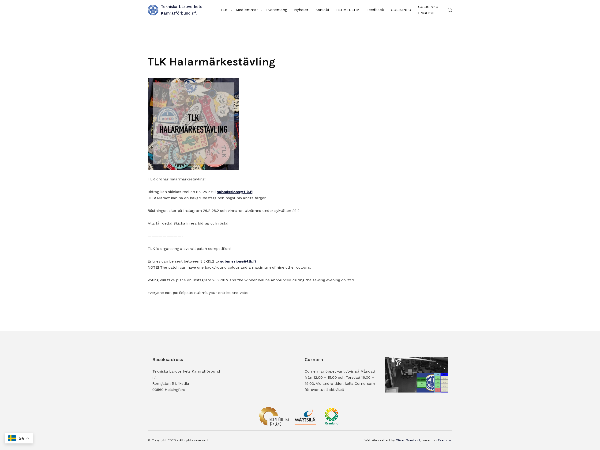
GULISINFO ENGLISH (428, 9)
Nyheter (301, 10)
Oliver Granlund (408, 440)
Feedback (375, 10)
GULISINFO (401, 10)
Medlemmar (247, 10)
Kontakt (322, 10)
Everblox (444, 440)
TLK (224, 10)
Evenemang (276, 10)
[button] (450, 10)
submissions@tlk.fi (234, 192)
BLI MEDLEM (348, 10)
